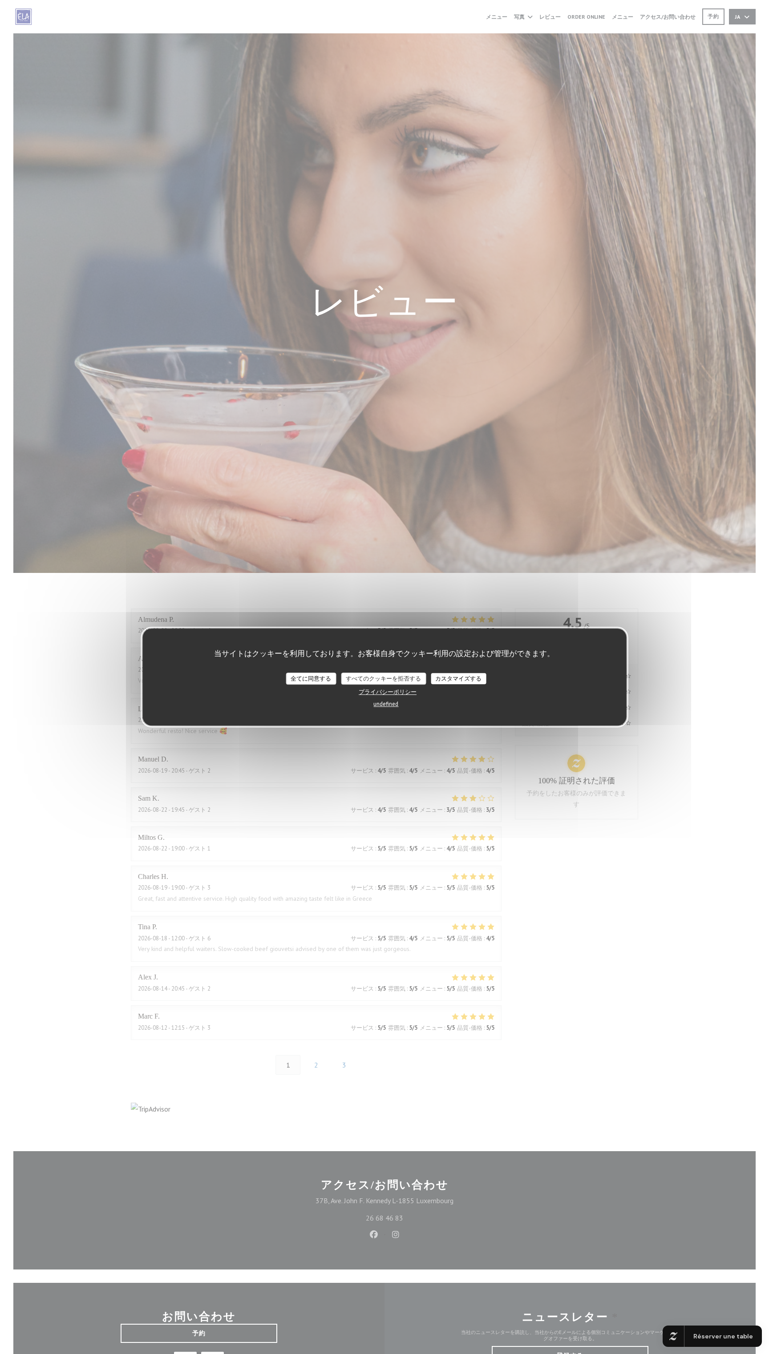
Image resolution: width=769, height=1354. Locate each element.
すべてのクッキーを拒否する (383, 678)
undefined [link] (385, 704)
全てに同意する (311, 678)
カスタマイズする (458, 678)
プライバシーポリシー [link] (388, 692)
